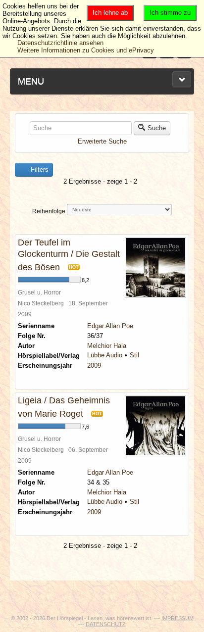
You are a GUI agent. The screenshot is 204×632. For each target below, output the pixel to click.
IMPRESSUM (177, 618)
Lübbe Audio (104, 355)
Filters (39, 169)
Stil (134, 355)
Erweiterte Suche (102, 141)
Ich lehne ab (110, 12)
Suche (157, 128)
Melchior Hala (106, 345)
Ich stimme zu (170, 12)
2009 (94, 365)
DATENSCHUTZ (106, 624)
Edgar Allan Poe (110, 326)
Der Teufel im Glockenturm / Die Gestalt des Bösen (69, 255)
